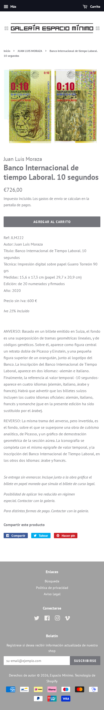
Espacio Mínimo (61, 675)
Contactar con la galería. (36, 500)
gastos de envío (51, 198)
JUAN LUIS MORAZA (30, 51)
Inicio (7, 51)
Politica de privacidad (52, 588)
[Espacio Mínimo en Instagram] (57, 619)
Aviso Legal (52, 594)
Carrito (94, 6)
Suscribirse (85, 661)
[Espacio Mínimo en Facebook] (47, 619)
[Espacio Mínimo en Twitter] (36, 619)
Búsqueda (52, 581)
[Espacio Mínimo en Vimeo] (67, 619)
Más (12, 6)
